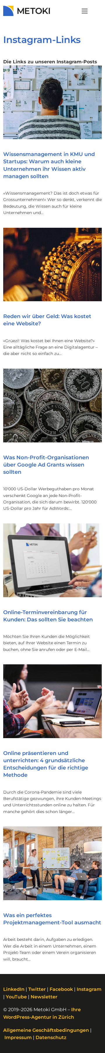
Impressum (18, 1037)
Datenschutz (51, 1037)
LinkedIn (13, 989)
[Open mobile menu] (85, 11)
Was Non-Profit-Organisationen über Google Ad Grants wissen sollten (46, 464)
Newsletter (44, 997)
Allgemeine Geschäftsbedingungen (46, 1030)
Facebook (61, 989)
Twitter (37, 989)
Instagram (89, 989)
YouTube (16, 997)
